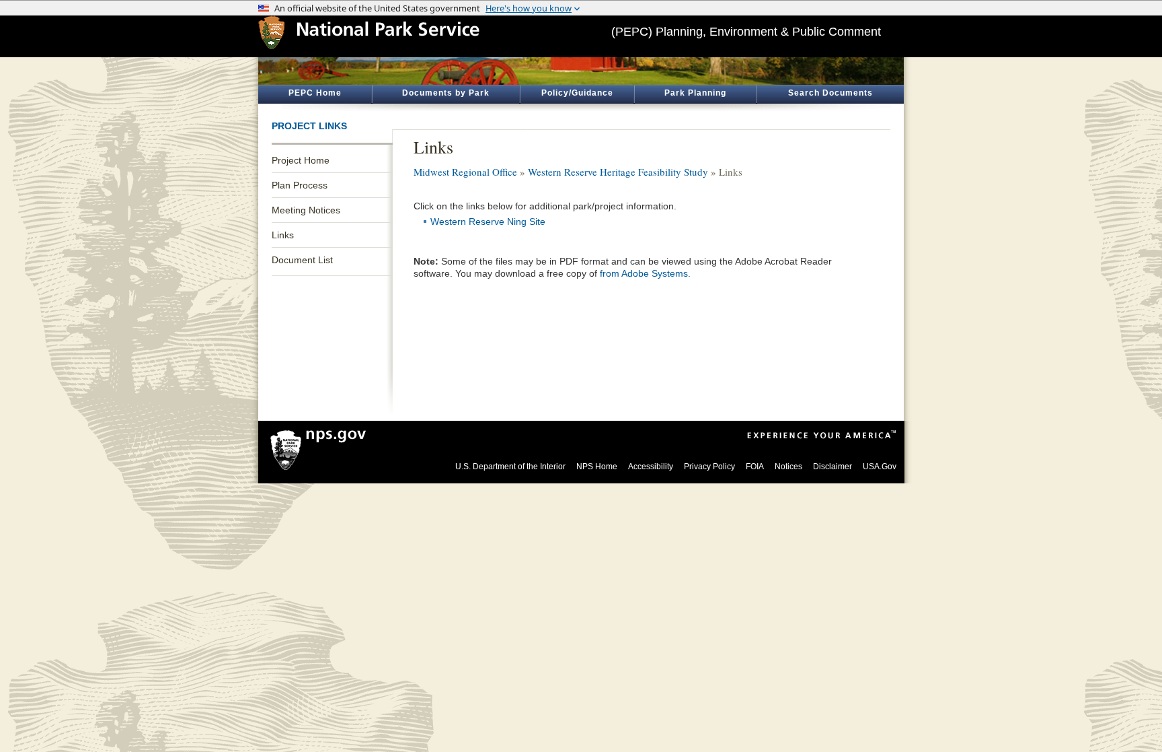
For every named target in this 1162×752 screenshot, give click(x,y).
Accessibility (650, 466)
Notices (788, 466)
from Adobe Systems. (645, 273)
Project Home (301, 160)
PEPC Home (315, 93)
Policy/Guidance (577, 93)
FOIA (755, 466)
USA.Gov (879, 466)
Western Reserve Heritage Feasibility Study (618, 171)
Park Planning (695, 93)
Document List (302, 259)
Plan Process (299, 185)
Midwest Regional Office (465, 171)
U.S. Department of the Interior (510, 466)
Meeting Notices (306, 210)
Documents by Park (446, 93)
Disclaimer (832, 466)
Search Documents (830, 93)
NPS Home (596, 466)
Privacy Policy (709, 466)
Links (283, 235)
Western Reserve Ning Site (487, 221)
